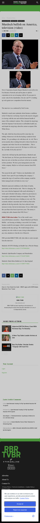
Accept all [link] (20, 504)
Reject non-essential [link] (20, 510)
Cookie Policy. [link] (24, 498)
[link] (9, 516)
